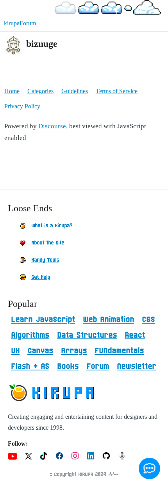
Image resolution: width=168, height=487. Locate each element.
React (135, 335)
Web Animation (108, 319)
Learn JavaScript (43, 319)
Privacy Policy (22, 106)
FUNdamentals (119, 351)
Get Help (40, 277)
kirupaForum (20, 23)
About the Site (47, 243)
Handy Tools (45, 260)
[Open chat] (149, 468)
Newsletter (136, 366)
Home (12, 91)
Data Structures (87, 335)
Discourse (52, 126)
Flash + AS (30, 366)
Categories (40, 91)
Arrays (74, 351)
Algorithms (30, 335)
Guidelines (74, 91)
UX (15, 351)
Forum (97, 366)
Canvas (40, 351)
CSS (148, 319)
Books (68, 366)
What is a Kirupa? (51, 226)
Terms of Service (117, 91)
